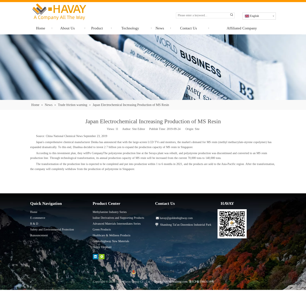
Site (197, 129)
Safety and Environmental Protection (52, 229)
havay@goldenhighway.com (174, 218)
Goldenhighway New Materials (111, 241)
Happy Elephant (102, 247)
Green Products (102, 229)
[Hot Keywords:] (231, 15)
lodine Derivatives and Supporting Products (118, 217)
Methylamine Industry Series (110, 212)
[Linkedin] (95, 256)
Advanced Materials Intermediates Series (117, 223)
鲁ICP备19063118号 (201, 281)
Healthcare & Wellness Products (111, 235)
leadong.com (179, 281)
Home (33, 212)
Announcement (39, 235)
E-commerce (37, 217)
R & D (34, 223)
